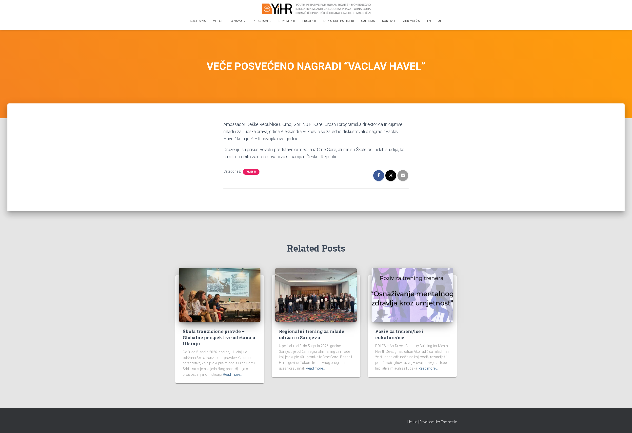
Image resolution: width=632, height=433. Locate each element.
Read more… (232, 374)
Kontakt (388, 21)
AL (440, 21)
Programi (261, 21)
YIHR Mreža (411, 21)
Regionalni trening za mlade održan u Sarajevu (311, 334)
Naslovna (198, 21)
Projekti (309, 21)
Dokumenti (286, 21)
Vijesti (218, 21)
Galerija (368, 21)
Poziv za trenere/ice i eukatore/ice (399, 334)
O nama (237, 21)
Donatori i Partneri (338, 21)
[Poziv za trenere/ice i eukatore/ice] (412, 294)
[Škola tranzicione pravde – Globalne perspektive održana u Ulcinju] (219, 294)
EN (429, 21)
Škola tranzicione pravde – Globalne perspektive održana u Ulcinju (219, 337)
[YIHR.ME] (316, 8)
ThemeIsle (449, 422)
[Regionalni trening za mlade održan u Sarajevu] (316, 294)
